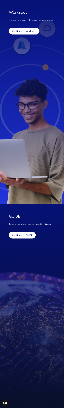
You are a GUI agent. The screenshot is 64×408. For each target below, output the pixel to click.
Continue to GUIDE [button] (22, 235)
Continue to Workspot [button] (24, 31)
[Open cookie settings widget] (5, 403)
